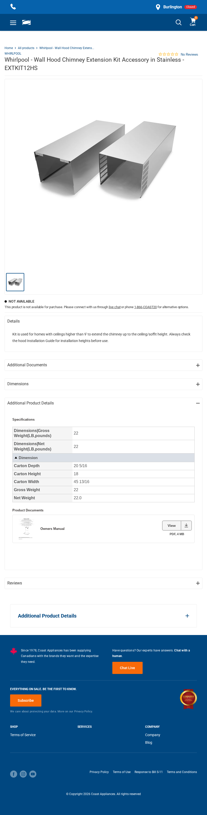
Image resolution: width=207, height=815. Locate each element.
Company (152, 735)
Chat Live (127, 668)
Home (9, 48)
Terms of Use (122, 772)
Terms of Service (23, 735)
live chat (115, 307)
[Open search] (179, 22)
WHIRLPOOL (13, 53)
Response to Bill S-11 (149, 772)
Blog (148, 742)
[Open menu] (13, 22)
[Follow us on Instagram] (23, 774)
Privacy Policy (99, 772)
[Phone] (13, 7)
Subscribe (26, 700)
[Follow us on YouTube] (32, 774)
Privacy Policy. (83, 711)
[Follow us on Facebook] (13, 774)
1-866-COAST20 (145, 307)
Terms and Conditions (182, 772)
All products (26, 48)
